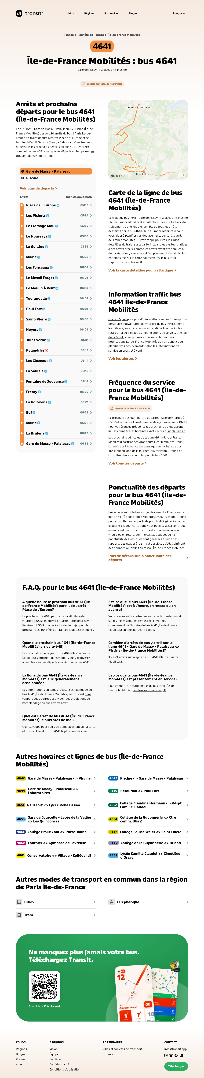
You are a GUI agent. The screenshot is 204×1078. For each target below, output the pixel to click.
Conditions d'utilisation (64, 1069)
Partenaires (111, 13)
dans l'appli (58, 657)
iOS (46, 1006)
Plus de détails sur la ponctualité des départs (139, 558)
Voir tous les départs (126, 463)
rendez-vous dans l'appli (149, 690)
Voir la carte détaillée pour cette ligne (140, 270)
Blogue (133, 13)
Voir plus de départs (37, 188)
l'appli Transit (176, 431)
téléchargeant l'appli (140, 629)
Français (177, 13)
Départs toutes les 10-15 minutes (104, 83)
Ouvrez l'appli (145, 240)
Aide (19, 1064)
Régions (89, 13)
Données (109, 1054)
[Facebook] (176, 1055)
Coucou (21, 1042)
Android (55, 1006)
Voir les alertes (121, 358)
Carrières (55, 1059)
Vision (70, 13)
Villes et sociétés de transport (122, 1049)
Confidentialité (59, 1064)
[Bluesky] (171, 1055)
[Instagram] (166, 1055)
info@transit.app (175, 1049)
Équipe (54, 1054)
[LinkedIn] (181, 1055)
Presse (20, 1059)
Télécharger (176, 1066)
